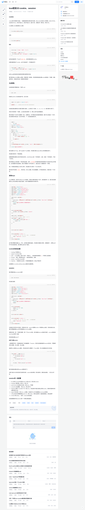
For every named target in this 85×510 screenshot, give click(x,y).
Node (14, 402)
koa (32, 402)
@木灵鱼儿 (17, 409)
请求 (55, 467)
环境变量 (51, 478)
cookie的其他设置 (64, 57)
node (28, 402)
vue (48, 500)
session (36, 402)
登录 (81, 1)
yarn (52, 494)
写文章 (77, 1)
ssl (55, 462)
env (55, 478)
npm (48, 473)
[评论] (3, 14)
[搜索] (82, 507)
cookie (23, 402)
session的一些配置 (64, 61)
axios (55, 505)
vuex (51, 500)
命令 (49, 494)
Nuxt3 (52, 467)
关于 (16, 1)
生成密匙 (62, 53)
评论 (53, 427)
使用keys (62, 55)
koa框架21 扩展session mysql (66, 69)
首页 (10, 1)
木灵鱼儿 (11, 11)
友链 (13, 1)
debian (54, 473)
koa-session (43, 402)
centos (54, 489)
